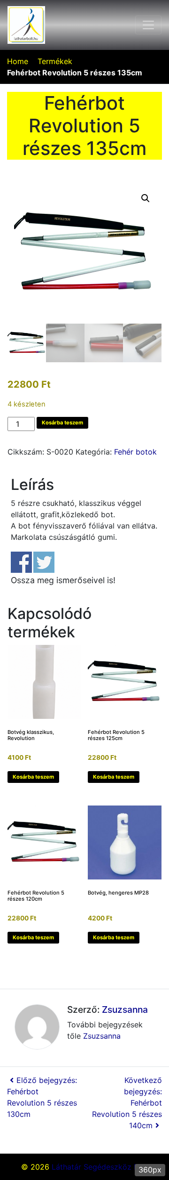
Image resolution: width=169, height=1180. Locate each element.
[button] (145, 198)
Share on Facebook (21, 562)
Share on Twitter (43, 562)
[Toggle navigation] (148, 25)
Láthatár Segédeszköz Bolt (100, 1167)
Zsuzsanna (125, 1009)
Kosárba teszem (62, 422)
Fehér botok (135, 451)
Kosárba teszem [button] (33, 776)
